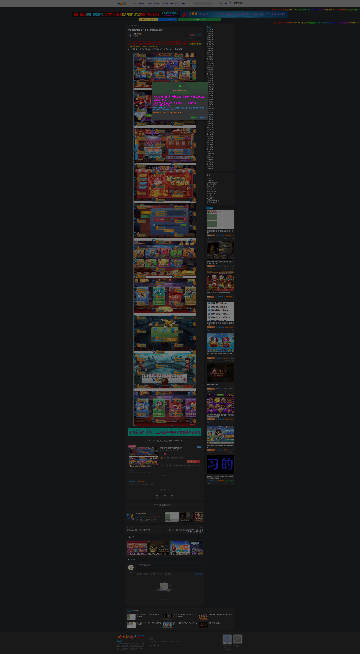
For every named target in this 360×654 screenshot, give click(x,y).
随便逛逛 (194, 117)
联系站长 (202, 117)
